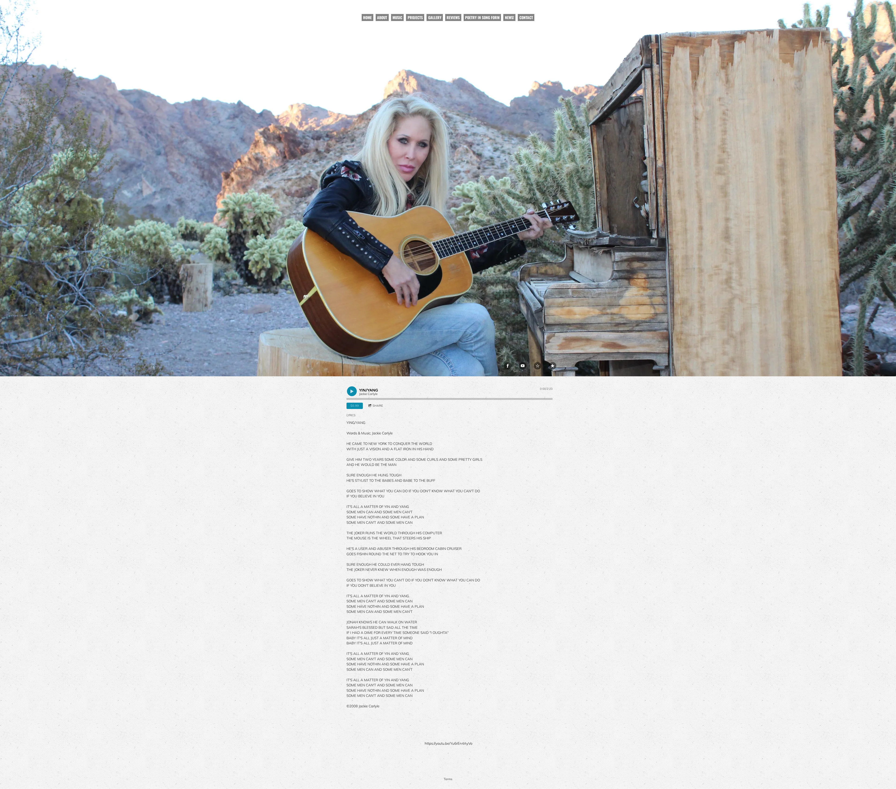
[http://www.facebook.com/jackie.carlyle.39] (507, 366)
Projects (415, 17)
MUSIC (397, 17)
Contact (526, 17)
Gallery (434, 17)
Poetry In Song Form (482, 17)
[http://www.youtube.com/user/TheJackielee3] (522, 366)
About (382, 17)
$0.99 (354, 405)
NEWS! (509, 17)
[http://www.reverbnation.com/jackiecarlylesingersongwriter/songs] (537, 366)
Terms (448, 779)
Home (367, 17)
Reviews (453, 17)
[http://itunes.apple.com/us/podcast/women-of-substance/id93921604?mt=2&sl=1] (552, 366)
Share (378, 405)
